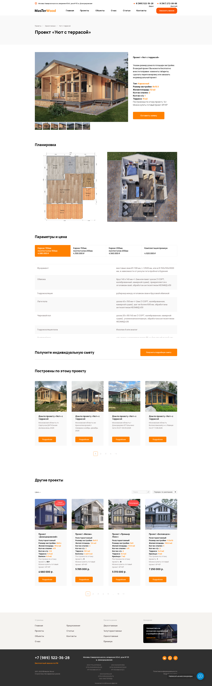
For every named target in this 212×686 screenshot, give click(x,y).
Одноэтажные (50, 26)
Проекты (38, 26)
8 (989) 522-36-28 (144, 3)
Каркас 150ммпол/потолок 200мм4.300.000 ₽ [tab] (83, 251)
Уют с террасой (65, 26)
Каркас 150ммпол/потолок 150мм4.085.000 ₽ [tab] (47, 251)
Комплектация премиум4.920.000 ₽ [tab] (155, 251)
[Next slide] (124, 87)
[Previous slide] (39, 87)
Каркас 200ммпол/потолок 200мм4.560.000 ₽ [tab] (118, 251)
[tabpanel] (106, 304)
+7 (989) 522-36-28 (52, 657)
